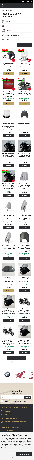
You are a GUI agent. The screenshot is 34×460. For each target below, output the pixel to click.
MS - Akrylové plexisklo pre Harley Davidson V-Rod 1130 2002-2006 (24, 123)
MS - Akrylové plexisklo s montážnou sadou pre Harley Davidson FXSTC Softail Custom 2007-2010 (24, 216)
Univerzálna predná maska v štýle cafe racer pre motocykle (8, 65)
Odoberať (27, 397)
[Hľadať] (23, 5)
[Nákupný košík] (27, 5)
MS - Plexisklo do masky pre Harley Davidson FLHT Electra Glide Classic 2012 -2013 (24, 280)
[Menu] (31, 5)
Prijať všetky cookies (24, 454)
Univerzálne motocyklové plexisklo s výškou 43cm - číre (24, 65)
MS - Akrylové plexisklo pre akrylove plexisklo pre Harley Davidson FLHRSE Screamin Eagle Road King (24, 248)
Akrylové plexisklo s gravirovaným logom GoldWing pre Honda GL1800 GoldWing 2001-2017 (8, 124)
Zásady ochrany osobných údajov (9, 450)
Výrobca (25, 45)
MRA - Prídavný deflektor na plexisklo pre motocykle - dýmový (24, 93)
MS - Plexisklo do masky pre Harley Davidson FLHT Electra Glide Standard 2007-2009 (8, 341)
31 (18, 362)
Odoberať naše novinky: (16, 393)
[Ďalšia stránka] (21, 362)
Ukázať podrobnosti (16, 457)
